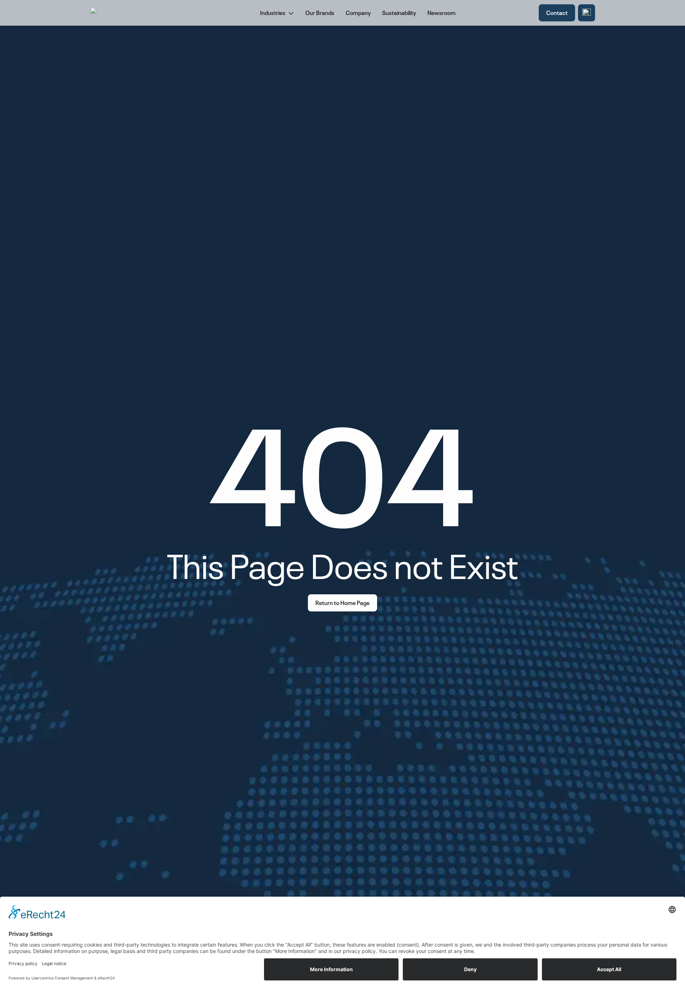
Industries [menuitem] (272, 12)
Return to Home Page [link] (342, 602)
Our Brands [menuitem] (319, 12)
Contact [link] (557, 12)
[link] (586, 12)
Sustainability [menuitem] (399, 12)
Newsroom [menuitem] (441, 12)
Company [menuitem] (358, 12)
